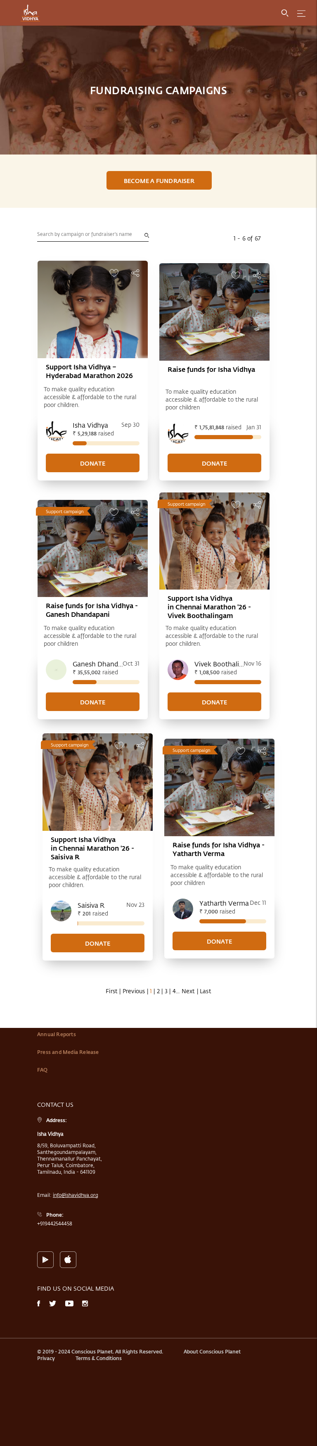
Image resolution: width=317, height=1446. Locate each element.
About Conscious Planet (212, 1351)
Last (205, 991)
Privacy (46, 1358)
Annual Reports (56, 1034)
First (112, 991)
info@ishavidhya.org (75, 1195)
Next (188, 991)
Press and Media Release (68, 1052)
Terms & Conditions (99, 1358)
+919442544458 (54, 1223)
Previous (134, 991)
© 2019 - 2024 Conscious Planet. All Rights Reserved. (100, 1351)
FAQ (42, 1069)
